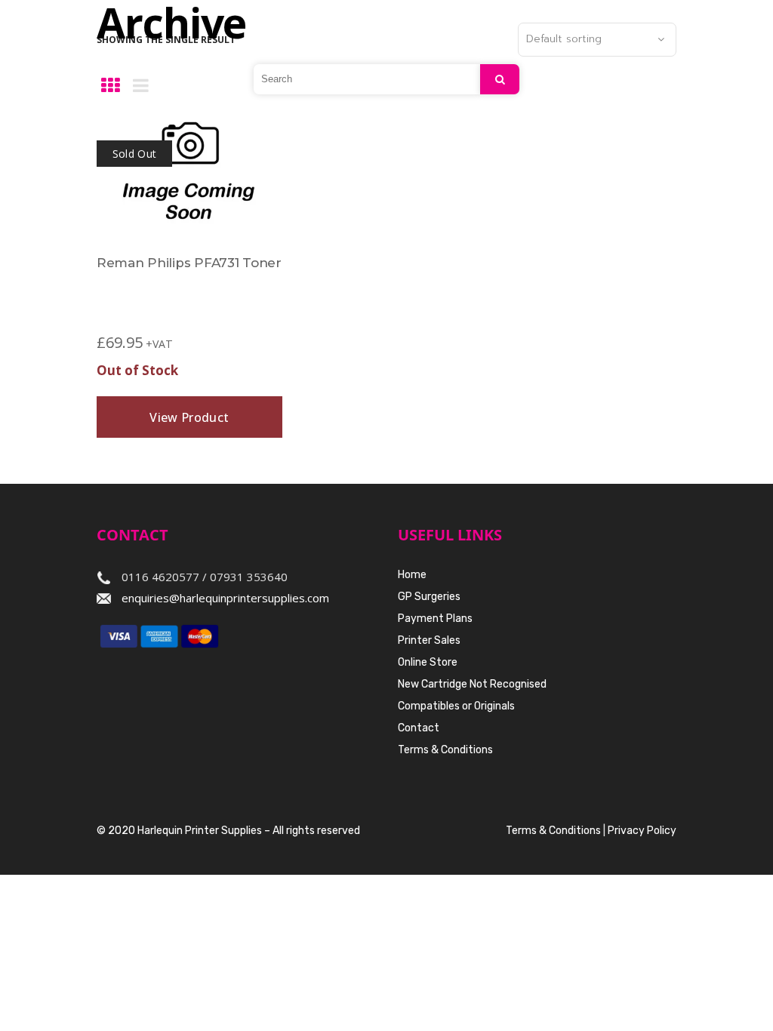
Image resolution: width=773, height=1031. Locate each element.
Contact (418, 728)
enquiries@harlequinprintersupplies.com (225, 597)
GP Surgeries (429, 596)
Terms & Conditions (445, 749)
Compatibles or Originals (456, 706)
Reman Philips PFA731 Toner (189, 262)
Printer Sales (429, 640)
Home (412, 574)
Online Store (427, 662)
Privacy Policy (642, 830)
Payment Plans (435, 618)
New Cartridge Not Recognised (472, 684)
